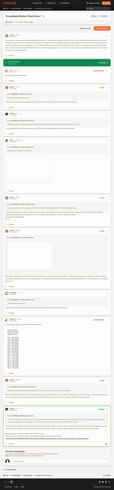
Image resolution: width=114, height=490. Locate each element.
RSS (23, 487)
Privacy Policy (8, 487)
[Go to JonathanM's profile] (6, 293)
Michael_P (13, 319)
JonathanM (13, 292)
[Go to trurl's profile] (6, 70)
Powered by (102, 487)
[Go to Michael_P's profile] (6, 319)
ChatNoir (12, 113)
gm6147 (10, 22)
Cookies (16, 487)
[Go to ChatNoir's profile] (6, 114)
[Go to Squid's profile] (6, 140)
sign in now (41, 453)
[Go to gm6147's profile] (6, 22)
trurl (11, 70)
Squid (11, 140)
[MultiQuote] (6, 55)
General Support (28, 22)
